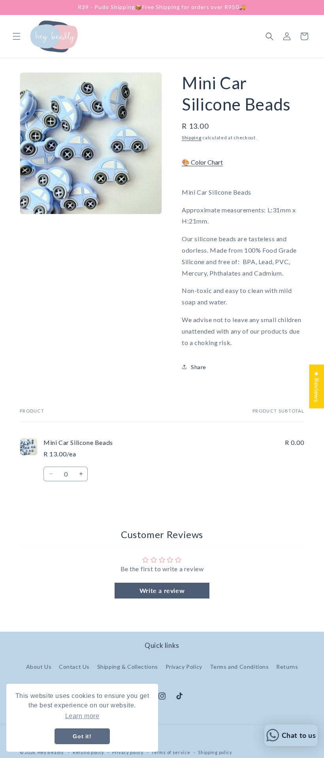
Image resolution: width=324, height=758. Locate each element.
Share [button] (198, 367)
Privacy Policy (184, 666)
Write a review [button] (162, 590)
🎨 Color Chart (202, 162)
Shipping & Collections (127, 666)
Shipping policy (215, 752)
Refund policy (88, 752)
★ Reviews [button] (316, 386)
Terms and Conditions (239, 666)
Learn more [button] (82, 716)
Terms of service (170, 752)
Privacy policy (128, 752)
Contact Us (74, 666)
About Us (39, 666)
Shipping (192, 138)
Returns (287, 666)
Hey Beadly (51, 752)
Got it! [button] (82, 736)
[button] (16, 36)
